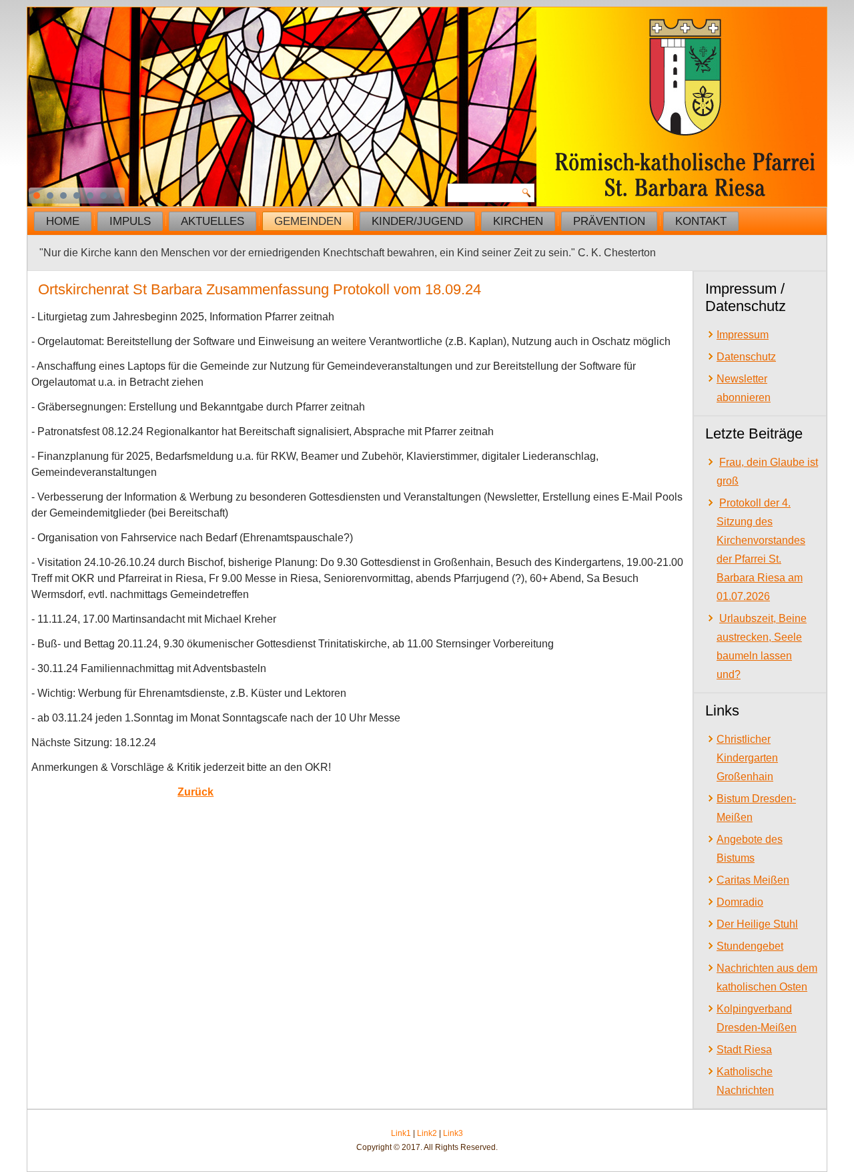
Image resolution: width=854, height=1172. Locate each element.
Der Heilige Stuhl (757, 924)
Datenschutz (746, 356)
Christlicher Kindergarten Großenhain (747, 758)
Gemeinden (308, 221)
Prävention (609, 221)
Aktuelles (212, 221)
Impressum (743, 334)
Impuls (130, 221)
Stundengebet (750, 946)
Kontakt (701, 221)
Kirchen (518, 221)
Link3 (453, 1133)
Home (62, 221)
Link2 (427, 1133)
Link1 (401, 1133)
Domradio (740, 902)
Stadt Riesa (744, 1049)
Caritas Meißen (753, 880)
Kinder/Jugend (417, 221)
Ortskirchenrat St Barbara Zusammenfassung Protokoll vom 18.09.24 (259, 289)
